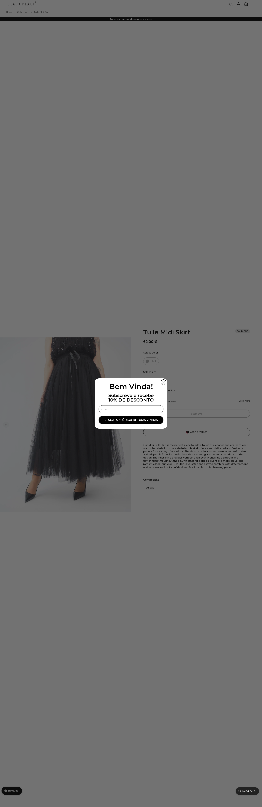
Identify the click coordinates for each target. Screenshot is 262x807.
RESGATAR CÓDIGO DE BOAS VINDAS (131, 420)
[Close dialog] (163, 382)
